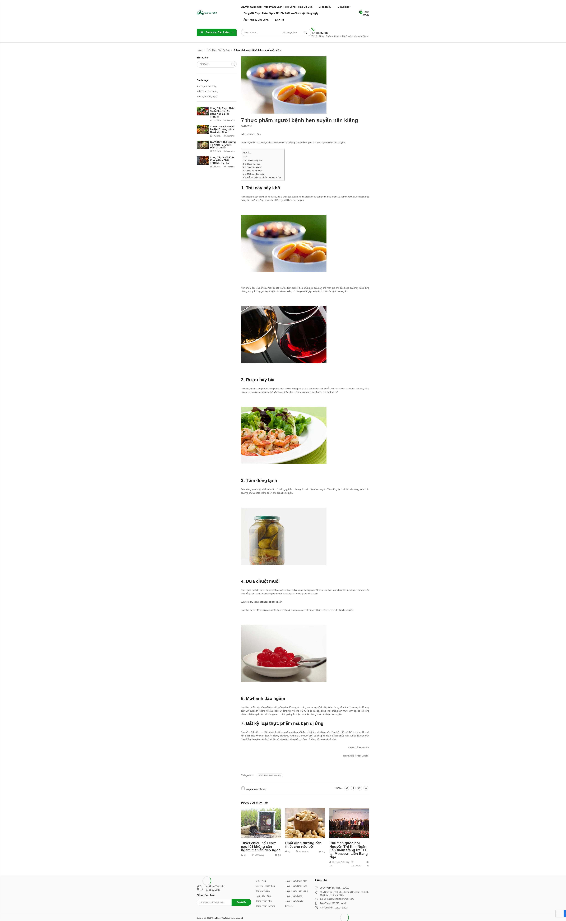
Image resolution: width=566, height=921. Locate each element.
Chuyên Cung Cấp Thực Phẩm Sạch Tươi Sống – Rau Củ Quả (276, 6)
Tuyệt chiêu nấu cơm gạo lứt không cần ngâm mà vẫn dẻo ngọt (260, 846)
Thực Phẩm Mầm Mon (296, 881)
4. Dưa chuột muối (253, 170)
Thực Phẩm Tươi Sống (296, 891)
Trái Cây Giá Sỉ (263, 891)
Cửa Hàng (343, 6)
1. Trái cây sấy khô (253, 160)
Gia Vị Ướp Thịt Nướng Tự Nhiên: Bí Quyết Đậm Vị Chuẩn (223, 145)
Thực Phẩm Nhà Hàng (296, 886)
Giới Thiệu (325, 6)
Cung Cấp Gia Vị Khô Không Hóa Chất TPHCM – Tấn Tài (222, 160)
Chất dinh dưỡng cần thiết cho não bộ (303, 845)
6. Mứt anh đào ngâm (255, 174)
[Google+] (359, 788)
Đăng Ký (241, 902)
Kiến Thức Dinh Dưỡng (270, 775)
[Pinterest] (365, 788)
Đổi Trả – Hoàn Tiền (265, 886)
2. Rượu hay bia (252, 164)
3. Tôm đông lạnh (253, 167)
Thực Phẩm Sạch (293, 896)
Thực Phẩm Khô (264, 901)
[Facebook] (353, 788)
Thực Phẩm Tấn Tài (256, 789)
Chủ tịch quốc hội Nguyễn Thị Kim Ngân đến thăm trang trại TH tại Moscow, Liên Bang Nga (348, 850)
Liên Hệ (279, 19)
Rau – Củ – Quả (263, 896)
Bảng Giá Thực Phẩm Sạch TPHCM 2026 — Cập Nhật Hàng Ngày (281, 13)
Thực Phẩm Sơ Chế (265, 906)
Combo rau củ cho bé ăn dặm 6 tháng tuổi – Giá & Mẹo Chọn (222, 129)
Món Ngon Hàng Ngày (207, 96)
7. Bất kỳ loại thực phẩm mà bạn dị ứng (263, 177)
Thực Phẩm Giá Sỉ (294, 901)
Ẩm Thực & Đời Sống (256, 19)
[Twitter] (346, 788)
